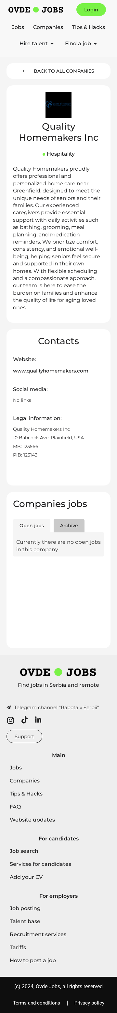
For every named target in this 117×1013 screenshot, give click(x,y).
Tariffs (18, 947)
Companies (48, 27)
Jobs (18, 27)
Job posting (25, 908)
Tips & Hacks (88, 27)
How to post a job (33, 960)
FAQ (15, 807)
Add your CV (26, 877)
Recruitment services (38, 934)
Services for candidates (40, 864)
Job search (24, 851)
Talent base (25, 921)
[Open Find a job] (95, 44)
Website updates (32, 820)
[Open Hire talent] (52, 44)
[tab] (31, 526)
